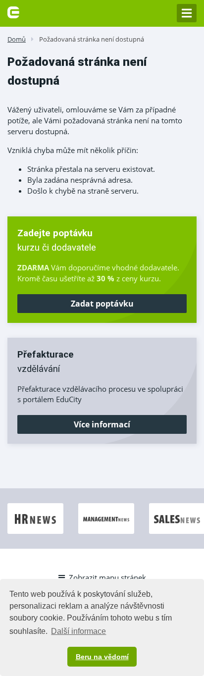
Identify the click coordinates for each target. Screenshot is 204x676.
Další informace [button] (78, 631)
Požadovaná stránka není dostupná (91, 39)
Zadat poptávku (102, 303)
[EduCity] (13, 11)
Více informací (102, 424)
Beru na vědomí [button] (102, 657)
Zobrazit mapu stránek (107, 577)
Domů (16, 39)
